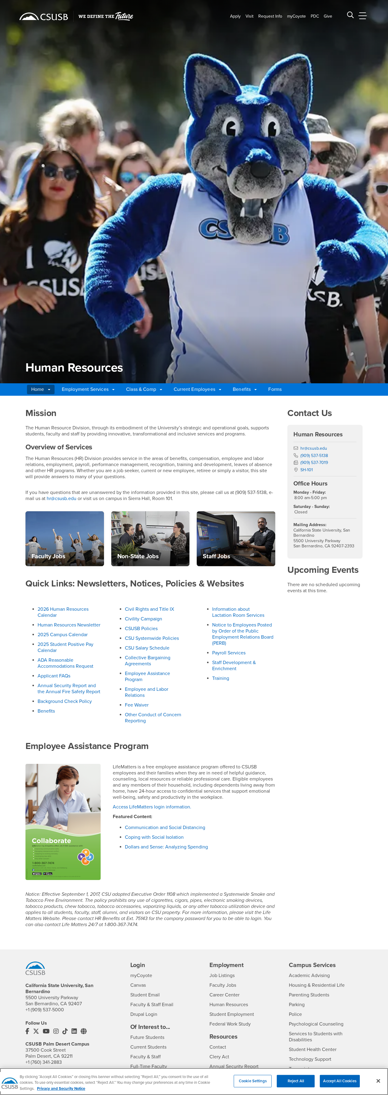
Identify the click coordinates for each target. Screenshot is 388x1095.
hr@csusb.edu (61, 498)
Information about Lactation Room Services (238, 612)
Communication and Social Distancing (165, 828)
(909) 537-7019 (314, 462)
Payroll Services (229, 653)
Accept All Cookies (339, 1080)
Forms (275, 389)
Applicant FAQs (54, 676)
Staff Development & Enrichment (234, 666)
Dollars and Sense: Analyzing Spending (166, 847)
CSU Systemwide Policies (152, 638)
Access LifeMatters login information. (152, 807)
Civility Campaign (143, 619)
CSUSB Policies (141, 629)
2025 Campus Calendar (63, 635)
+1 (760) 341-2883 (43, 1062)
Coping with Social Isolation (154, 837)
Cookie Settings (253, 1080)
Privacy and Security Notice (61, 1088)
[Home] (43, 16)
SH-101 (306, 469)
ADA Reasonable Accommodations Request (65, 663)
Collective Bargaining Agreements (147, 661)
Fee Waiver (137, 705)
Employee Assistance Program (147, 676)
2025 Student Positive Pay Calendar (65, 647)
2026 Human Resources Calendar (63, 612)
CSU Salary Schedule (147, 648)
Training (220, 678)
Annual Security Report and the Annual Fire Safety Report (69, 689)
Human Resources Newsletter (69, 625)
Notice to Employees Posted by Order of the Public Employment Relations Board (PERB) (242, 634)
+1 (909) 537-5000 (44, 1010)
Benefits (46, 711)
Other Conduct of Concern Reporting (153, 718)
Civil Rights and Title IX (149, 609)
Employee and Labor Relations (146, 692)
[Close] (378, 1080)
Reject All (296, 1080)
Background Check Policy (65, 701)
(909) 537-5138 (314, 455)
